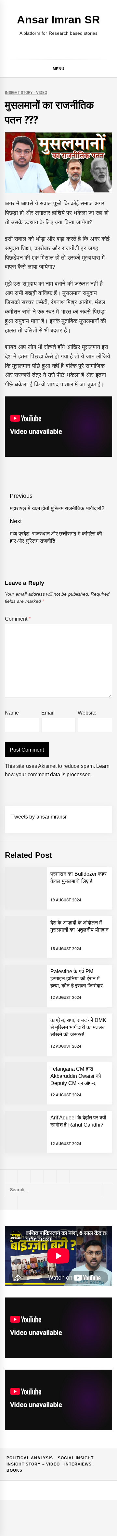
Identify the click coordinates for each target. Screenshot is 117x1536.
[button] (109, 69)
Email (48, 713)
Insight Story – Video (33, 1464)
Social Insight (76, 1458)
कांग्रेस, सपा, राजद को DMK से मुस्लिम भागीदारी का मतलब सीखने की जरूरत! (78, 1027)
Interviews (78, 1464)
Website (87, 713)
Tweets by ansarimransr (39, 817)
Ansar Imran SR (58, 19)
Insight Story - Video (26, 93)
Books (14, 1470)
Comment (18, 619)
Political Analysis (29, 1458)
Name (12, 713)
